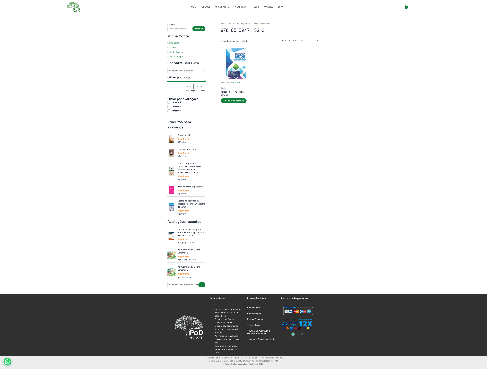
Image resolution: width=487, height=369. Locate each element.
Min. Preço (190, 91)
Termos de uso (253, 325)
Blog (256, 7)
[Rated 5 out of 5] (174, 102)
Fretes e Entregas (255, 319)
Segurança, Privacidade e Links (261, 339)
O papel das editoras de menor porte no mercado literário (227, 329)
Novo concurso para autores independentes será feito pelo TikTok (228, 312)
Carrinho (171, 47)
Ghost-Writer (222, 7)
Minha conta (173, 43)
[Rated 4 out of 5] (174, 106)
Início (223, 23)
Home (193, 7)
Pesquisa (171, 24)
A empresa (240, 7)
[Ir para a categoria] (201, 284)
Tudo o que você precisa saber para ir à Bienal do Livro (227, 349)
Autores (268, 7)
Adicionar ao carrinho (233, 100)
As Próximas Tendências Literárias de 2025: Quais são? (227, 339)
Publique (205, 7)
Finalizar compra (175, 56)
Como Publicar (253, 307)
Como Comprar (254, 313)
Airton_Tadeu (236, 82)
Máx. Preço (200, 91)
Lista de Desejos (175, 52)
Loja (280, 7)
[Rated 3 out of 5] (174, 110)
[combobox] (186, 70)
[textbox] (185, 70)
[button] (7, 361)
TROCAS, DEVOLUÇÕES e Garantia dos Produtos (258, 332)
